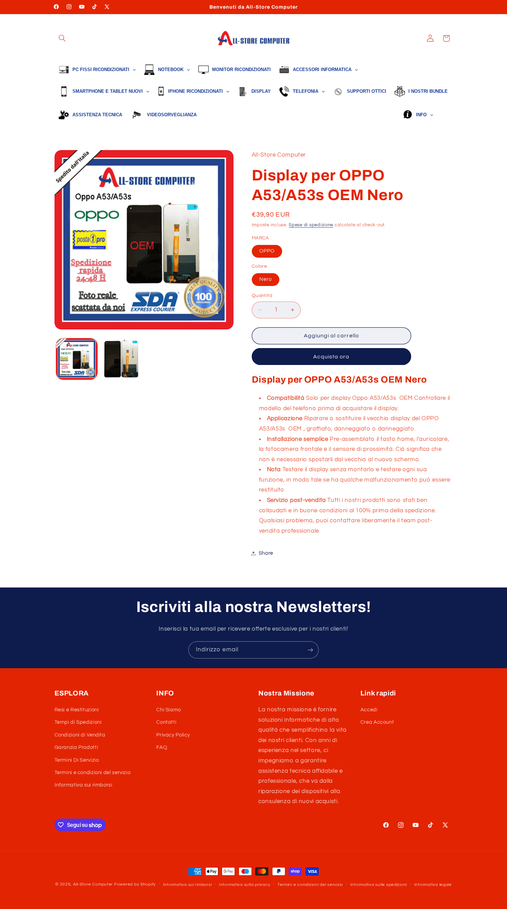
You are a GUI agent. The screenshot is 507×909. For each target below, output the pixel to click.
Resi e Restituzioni (76, 709)
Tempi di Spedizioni (78, 722)
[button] (62, 38)
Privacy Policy (173, 735)
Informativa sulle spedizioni (378, 885)
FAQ (161, 747)
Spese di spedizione (311, 225)
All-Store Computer (93, 884)
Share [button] (266, 553)
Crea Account (377, 722)
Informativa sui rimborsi (83, 785)
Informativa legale (433, 885)
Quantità (262, 295)
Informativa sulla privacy (244, 885)
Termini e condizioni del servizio (92, 772)
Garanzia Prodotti (76, 747)
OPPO (267, 251)
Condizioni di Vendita (80, 735)
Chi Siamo (168, 709)
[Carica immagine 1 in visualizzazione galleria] (76, 358)
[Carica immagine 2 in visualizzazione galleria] (121, 358)
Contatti (166, 722)
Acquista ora (331, 356)
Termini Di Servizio (76, 760)
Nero (265, 279)
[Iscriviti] (310, 649)
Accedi (369, 709)
